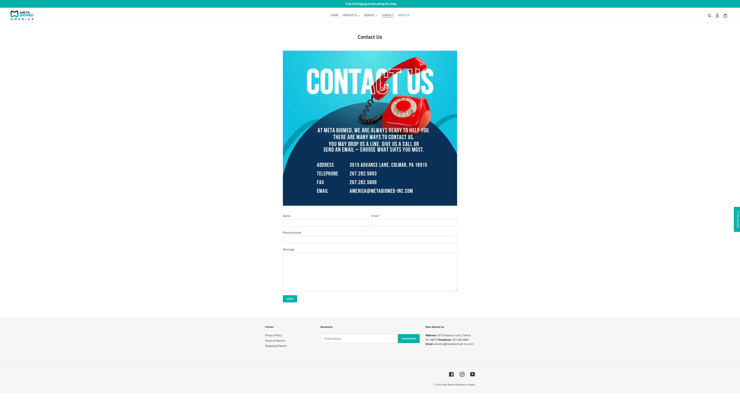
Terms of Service (275, 340)
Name (286, 216)
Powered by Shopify (465, 384)
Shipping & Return (276, 346)
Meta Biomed (448, 384)
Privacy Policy (273, 335)
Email (375, 216)
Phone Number (292, 233)
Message (288, 249)
